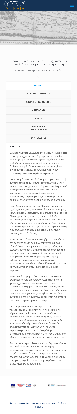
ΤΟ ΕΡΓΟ (38, 85)
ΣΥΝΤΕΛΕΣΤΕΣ (38, 138)
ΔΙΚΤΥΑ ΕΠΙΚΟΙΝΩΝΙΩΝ (38, 102)
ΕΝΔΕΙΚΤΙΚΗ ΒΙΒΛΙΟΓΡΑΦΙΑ (38, 128)
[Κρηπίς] (14, 5)
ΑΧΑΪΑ (38, 118)
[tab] (38, 85)
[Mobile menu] (72, 5)
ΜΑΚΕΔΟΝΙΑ (38, 110)
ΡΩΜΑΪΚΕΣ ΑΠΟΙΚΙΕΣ (38, 93)
